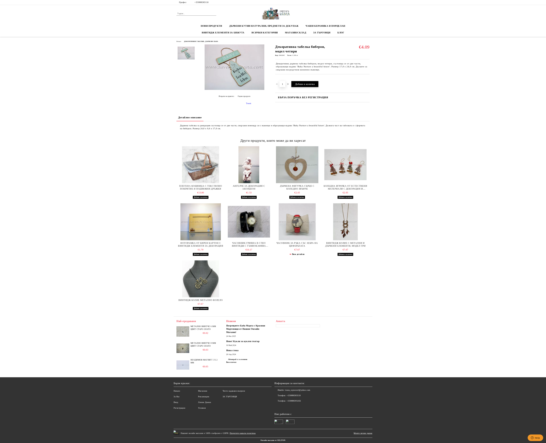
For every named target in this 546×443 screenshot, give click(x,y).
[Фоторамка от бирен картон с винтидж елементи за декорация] (200, 221)
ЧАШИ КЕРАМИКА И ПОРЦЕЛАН (325, 26)
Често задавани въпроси (234, 391)
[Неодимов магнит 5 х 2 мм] (182, 365)
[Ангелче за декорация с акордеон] (249, 164)
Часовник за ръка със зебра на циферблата (297, 244)
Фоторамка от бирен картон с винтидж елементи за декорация (200, 244)
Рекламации (203, 397)
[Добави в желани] (281, 79)
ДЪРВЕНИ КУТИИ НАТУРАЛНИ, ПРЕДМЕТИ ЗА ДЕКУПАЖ (264, 26)
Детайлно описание (190, 117)
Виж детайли (298, 254)
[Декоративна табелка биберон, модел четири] (234, 89)
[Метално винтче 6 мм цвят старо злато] (182, 331)
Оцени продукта (244, 96)
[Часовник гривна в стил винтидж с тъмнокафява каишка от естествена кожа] (249, 221)
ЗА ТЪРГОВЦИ (321, 32)
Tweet (248, 103)
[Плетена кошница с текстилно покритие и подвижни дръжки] (200, 164)
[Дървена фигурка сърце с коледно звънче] (297, 164)
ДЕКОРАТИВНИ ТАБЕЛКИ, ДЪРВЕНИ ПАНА (201, 41)
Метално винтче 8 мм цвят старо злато (203, 344)
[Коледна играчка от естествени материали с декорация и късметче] (345, 164)
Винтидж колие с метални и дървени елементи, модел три (345, 244)
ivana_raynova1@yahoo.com (297, 390)
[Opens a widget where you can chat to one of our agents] (535, 438)
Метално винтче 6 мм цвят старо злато (203, 327)
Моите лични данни (363, 433)
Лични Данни (204, 402)
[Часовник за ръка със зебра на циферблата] (297, 221)
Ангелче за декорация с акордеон (249, 187)
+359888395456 (294, 401)
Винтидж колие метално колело (200, 300)
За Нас (177, 397)
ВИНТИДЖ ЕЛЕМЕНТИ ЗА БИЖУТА (223, 32)
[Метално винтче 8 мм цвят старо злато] (182, 348)
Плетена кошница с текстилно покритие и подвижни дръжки (200, 187)
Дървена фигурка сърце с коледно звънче (297, 187)
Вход (176, 402)
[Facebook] (359, 2)
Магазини (202, 391)
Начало (178, 41)
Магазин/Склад (295, 32)
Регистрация (179, 408)
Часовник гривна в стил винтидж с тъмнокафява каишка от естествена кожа (249, 244)
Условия (202, 408)
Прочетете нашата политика (243, 433)
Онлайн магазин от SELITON (273, 440)
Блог (340, 32)
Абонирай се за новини (237, 359)
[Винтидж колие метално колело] (200, 278)
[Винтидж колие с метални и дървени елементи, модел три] (345, 221)
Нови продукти (211, 26)
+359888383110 (201, 2)
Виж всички (231, 362)
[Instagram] (368, 2)
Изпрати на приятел (226, 96)
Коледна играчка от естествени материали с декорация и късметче (345, 187)
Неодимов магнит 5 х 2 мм (204, 361)
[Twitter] (363, 2)
